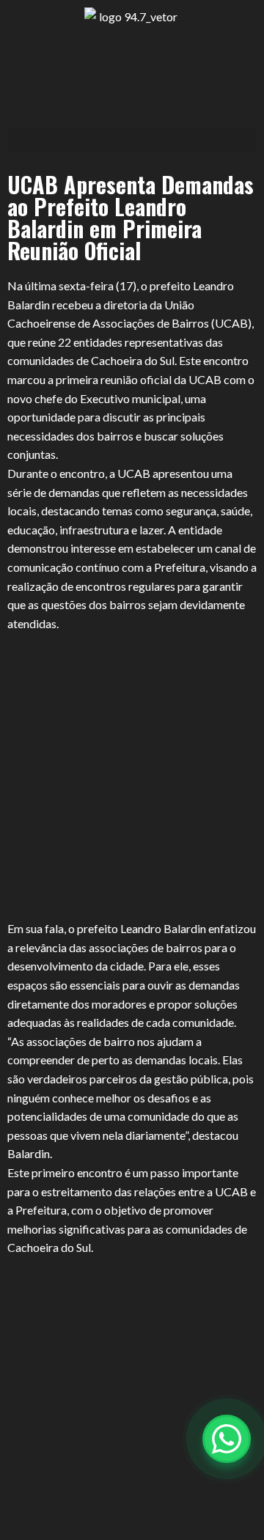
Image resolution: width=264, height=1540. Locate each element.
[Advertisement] (132, 775)
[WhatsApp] (226, 1439)
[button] (132, 140)
